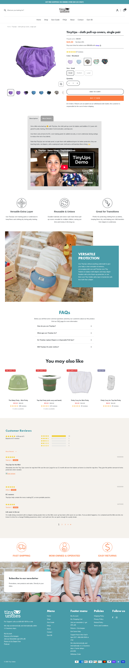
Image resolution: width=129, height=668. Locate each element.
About (72, 20)
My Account (8, 633)
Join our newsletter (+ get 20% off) (78, 624)
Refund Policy (98, 622)
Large (89, 73)
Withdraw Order (75, 654)
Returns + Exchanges (77, 628)
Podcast (6, 644)
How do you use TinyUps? (46, 326)
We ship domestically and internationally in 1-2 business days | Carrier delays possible (80, 647)
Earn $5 (90, 20)
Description (34, 118)
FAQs (65, 20)
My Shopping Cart (76, 619)
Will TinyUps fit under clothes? (48, 347)
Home (38, 20)
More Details (47, 118)
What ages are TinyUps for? (47, 333)
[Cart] (124, 10)
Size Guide (55, 20)
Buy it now (95, 98)
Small (70, 73)
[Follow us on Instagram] (117, 617)
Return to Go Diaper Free (12, 641)
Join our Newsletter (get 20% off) (14, 639)
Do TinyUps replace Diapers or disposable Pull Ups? (55, 340)
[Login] (118, 10)
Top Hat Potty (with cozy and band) (49, 400)
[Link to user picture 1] (10, 477)
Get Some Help (75, 631)
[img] (10, 457)
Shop (46, 20)
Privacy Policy (98, 619)
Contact (81, 20)
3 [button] (65, 524)
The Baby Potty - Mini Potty (18, 400)
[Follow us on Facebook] (114, 617)
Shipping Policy (99, 616)
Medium (79, 73)
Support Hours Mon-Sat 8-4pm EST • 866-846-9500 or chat (79, 637)
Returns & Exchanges (11, 636)
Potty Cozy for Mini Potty (80, 400)
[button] (71, 52)
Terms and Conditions (101, 625)
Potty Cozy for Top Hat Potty (111, 400)
